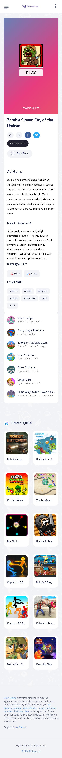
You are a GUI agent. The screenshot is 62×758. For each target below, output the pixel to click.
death (13, 305)
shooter (14, 291)
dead (44, 298)
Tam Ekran (23, 153)
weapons (42, 291)
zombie (28, 291)
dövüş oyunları (21, 711)
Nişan (17, 273)
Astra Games (19, 727)
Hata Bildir (20, 143)
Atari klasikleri (30, 708)
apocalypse (29, 298)
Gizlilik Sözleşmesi (31, 751)
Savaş (34, 273)
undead (13, 298)
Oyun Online (10, 698)
